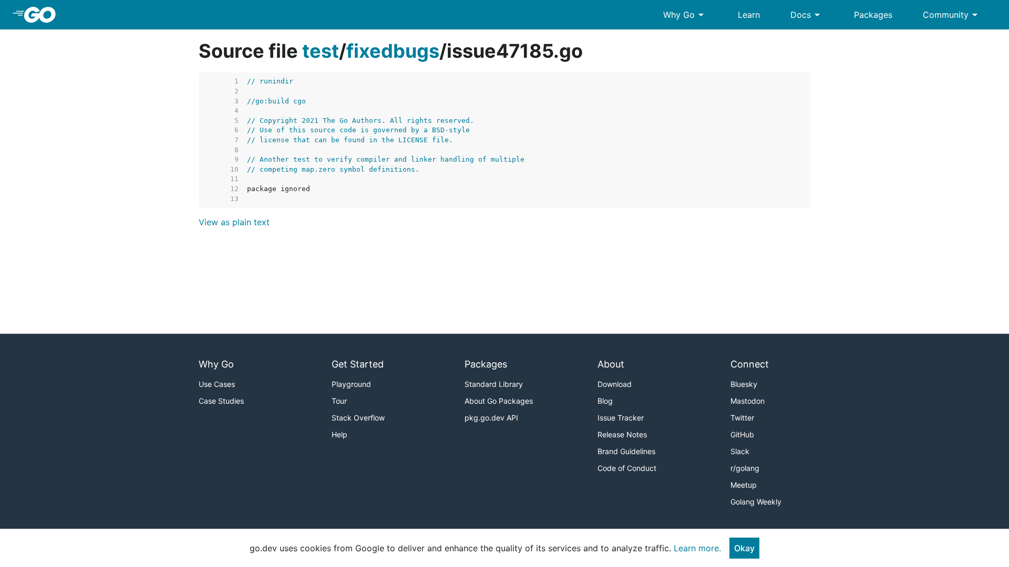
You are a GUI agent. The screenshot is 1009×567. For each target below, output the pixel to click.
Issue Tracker (621, 417)
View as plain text (234, 222)
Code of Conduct (627, 468)
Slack (739, 451)
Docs (806, 14)
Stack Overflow (358, 417)
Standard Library (494, 384)
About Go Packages (499, 400)
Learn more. (697, 548)
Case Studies (221, 400)
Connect (749, 364)
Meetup (743, 484)
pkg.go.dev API (491, 417)
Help (339, 434)
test (320, 50)
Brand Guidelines (626, 451)
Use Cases (217, 384)
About (611, 364)
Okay (744, 548)
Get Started (358, 364)
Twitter (742, 417)
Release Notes (622, 434)
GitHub (742, 434)
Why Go (685, 14)
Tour (339, 400)
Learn (749, 14)
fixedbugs (392, 50)
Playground (351, 384)
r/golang (744, 468)
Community (952, 14)
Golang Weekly (755, 501)
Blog (605, 400)
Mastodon (747, 400)
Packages (873, 14)
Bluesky (743, 384)
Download (615, 384)
